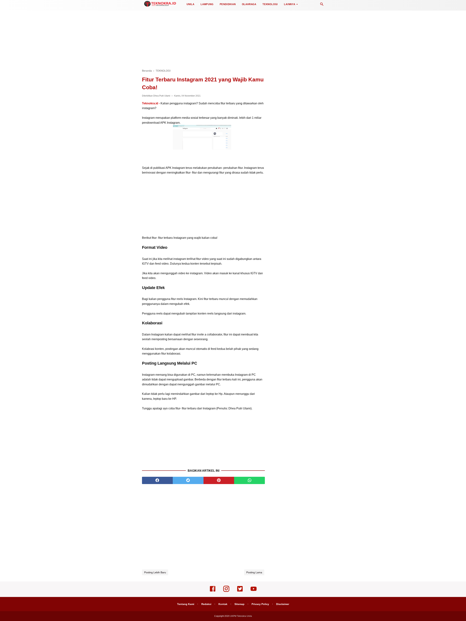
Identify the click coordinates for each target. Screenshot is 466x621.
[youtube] (253, 591)
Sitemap (239, 604)
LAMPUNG (207, 4)
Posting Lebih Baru (155, 572)
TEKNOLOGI (270, 4)
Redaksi (206, 604)
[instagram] (226, 591)
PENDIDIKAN (228, 4)
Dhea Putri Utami (161, 96)
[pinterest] (219, 480)
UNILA (190, 4)
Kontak (222, 604)
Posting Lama (254, 572)
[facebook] (157, 480)
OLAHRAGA (249, 4)
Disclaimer (282, 604)
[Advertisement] (233, 38)
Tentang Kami (185, 604)
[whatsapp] (249, 480)
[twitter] (188, 480)
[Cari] (322, 5)
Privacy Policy (260, 604)
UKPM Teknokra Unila (241, 616)
